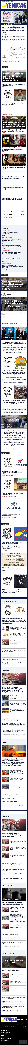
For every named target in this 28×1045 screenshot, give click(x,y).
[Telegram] (7, 1027)
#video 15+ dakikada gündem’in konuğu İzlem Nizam (14, 168)
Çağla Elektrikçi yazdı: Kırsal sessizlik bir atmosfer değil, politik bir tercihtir (12, 253)
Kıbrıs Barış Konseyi (11, 405)
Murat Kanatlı (5, 230)
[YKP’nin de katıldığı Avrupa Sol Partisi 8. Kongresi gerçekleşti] (14, 484)
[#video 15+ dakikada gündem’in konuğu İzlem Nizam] (14, 160)
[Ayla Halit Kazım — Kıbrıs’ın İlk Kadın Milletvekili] (14, 304)
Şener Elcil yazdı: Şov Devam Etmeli (10, 934)
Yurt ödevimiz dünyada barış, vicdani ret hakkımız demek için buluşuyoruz (13, 651)
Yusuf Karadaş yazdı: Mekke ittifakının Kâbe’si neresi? (12, 874)
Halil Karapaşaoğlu (7, 237)
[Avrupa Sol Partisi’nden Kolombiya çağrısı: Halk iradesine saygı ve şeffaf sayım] (14, 462)
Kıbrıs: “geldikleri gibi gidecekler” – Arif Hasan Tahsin (18, 982)
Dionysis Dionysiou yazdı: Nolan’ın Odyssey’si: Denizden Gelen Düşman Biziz (12, 938)
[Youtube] (19, 1027)
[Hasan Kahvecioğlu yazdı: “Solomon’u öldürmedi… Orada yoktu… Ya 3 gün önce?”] (5, 926)
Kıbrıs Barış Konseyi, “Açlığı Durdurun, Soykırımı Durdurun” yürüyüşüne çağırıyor (14, 402)
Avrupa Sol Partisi (6, 475)
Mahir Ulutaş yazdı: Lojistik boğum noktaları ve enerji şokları (13, 870)
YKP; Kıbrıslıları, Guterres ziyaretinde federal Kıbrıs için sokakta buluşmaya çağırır (12, 569)
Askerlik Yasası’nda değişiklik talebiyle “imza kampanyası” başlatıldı (12, 655)
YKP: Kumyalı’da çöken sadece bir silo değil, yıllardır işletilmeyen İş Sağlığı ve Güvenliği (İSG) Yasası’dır (12, 591)
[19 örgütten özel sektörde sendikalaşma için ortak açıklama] (5, 779)
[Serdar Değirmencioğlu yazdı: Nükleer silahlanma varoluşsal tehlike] (5, 848)
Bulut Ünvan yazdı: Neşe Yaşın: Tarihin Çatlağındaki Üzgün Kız (12, 903)
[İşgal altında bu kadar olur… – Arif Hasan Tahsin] (5, 975)
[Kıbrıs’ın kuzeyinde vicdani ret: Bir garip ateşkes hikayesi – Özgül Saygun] (5, 642)
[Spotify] (5, 1027)
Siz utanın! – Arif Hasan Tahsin (18, 989)
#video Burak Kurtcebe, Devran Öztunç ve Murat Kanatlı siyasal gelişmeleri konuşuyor (13, 149)
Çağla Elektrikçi (6, 250)
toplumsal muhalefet (11, 377)
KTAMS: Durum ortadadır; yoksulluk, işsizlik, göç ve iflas (14, 805)
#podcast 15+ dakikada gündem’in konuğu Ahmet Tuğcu (12, 188)
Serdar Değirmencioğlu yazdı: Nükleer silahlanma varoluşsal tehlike (18, 848)
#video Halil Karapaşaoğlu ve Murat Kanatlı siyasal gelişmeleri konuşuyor (13, 130)
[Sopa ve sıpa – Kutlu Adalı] (14, 962)
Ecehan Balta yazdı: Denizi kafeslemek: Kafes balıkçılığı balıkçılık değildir (11, 834)
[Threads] (25, 1027)
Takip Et (22, 214)
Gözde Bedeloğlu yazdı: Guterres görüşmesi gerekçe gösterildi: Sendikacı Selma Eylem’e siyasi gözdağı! (13, 865)
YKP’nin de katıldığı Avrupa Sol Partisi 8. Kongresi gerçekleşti (12, 494)
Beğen (22, 211)
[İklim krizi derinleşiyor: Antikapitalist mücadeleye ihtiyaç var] (5, 710)
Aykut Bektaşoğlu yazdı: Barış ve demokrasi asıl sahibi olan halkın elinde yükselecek (12, 266)
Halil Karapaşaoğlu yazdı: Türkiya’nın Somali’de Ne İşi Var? (12, 239)
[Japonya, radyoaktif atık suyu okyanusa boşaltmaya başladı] (5, 703)
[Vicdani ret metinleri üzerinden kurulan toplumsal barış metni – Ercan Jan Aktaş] (5, 628)
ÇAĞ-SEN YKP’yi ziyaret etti (8, 798)
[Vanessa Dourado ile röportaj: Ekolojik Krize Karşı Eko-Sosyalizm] (14, 76)
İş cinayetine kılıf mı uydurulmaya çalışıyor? (16, 786)
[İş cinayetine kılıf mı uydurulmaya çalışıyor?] (5, 786)
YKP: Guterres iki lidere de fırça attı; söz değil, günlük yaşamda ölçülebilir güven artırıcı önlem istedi (13, 29)
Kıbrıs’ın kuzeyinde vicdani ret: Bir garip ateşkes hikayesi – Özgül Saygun (17, 642)
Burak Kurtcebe (6, 257)
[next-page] (5, 44)
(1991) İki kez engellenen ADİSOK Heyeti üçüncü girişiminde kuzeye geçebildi (13, 1007)
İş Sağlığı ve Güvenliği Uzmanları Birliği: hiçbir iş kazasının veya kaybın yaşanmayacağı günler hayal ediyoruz (17, 773)
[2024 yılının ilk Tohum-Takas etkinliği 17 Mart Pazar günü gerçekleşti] (5, 697)
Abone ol (23, 1042)
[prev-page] (2, 44)
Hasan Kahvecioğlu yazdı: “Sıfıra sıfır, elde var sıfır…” (13, 943)
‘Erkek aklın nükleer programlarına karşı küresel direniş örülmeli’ (12, 103)
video (3, 132)
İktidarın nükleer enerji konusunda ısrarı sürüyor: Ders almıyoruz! (13, 735)
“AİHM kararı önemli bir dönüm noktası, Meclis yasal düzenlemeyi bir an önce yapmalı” (17, 635)
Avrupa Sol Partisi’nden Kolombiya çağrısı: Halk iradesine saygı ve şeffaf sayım (12, 472)
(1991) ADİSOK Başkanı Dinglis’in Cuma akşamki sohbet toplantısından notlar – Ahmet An (13, 1011)
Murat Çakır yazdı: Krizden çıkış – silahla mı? (18, 841)
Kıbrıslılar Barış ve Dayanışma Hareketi (11, 347)
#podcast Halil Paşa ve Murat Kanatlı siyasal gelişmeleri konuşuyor (13, 177)
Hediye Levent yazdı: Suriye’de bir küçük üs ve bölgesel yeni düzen (17, 855)
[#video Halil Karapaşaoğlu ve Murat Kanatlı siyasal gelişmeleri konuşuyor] (14, 122)
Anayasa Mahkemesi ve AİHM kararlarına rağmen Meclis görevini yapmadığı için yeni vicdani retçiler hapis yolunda (14, 621)
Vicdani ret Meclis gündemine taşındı (10, 659)
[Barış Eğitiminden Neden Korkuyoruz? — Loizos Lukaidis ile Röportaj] (14, 284)
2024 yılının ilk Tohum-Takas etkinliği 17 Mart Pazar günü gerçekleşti (17, 697)
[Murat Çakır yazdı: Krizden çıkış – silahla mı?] (5, 841)
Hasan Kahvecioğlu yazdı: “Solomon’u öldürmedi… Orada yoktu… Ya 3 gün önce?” (18, 926)
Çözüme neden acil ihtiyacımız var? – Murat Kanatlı (11, 233)
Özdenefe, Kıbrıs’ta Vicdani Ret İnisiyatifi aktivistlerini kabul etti (11, 663)
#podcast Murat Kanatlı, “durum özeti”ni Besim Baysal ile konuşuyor (12, 198)
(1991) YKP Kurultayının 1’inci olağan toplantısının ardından (13, 1002)
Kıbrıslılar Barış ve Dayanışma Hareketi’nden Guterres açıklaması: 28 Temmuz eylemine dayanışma (14, 343)
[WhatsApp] (17, 1027)
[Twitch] (13, 1027)
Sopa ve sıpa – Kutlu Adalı (10, 970)
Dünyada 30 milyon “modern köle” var (11, 795)
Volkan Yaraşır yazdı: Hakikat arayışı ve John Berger (12, 879)
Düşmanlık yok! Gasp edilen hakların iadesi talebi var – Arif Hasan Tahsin (13, 998)
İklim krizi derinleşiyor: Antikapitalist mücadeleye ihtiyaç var (17, 710)
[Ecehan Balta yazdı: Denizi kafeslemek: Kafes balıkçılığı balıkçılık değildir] (14, 825)
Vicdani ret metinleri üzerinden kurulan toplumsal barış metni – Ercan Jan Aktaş (18, 628)
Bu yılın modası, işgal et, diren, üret (10, 801)
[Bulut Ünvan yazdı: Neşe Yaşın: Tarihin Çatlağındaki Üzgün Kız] (14, 894)
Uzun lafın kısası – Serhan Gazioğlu (11, 61)
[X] (15, 1027)
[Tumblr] (11, 1027)
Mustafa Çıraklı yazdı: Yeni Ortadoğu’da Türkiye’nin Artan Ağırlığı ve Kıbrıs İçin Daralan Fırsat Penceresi (18, 909)
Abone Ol (22, 219)
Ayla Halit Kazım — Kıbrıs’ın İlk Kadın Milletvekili (13, 313)
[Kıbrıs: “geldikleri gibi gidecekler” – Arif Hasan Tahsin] (5, 982)
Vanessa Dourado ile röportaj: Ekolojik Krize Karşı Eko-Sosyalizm (13, 85)
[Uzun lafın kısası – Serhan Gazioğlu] (14, 52)
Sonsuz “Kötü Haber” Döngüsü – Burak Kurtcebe (12, 259)
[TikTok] (9, 1027)
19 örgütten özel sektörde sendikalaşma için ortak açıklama (16, 780)
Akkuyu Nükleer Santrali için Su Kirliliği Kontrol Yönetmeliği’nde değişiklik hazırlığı (12, 719)
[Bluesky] (21, 1027)
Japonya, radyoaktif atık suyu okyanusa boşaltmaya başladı (18, 704)
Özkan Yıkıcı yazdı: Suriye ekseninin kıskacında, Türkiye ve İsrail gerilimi (11, 246)
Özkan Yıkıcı (5, 243)
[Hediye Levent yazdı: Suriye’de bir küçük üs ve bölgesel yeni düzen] (5, 855)
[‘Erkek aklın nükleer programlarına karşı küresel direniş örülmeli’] (14, 95)
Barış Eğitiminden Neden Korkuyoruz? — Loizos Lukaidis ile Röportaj (13, 293)
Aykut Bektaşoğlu (6, 263)
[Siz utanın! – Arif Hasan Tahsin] (5, 988)
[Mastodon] (23, 1027)
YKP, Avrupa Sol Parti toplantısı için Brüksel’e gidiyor (11, 514)
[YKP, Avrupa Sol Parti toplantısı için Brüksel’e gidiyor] (14, 505)
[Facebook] (1, 1027)
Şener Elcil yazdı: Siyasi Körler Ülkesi (10, 947)
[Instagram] (3, 1027)
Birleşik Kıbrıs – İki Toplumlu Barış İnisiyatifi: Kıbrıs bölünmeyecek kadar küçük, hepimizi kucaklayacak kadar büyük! (14, 373)
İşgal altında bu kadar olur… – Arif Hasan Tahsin (17, 975)
